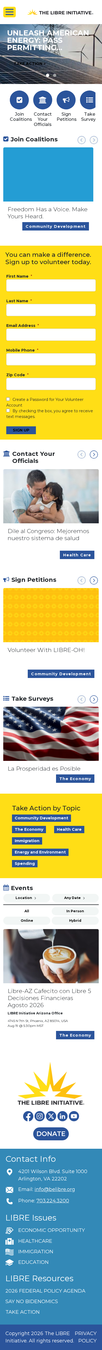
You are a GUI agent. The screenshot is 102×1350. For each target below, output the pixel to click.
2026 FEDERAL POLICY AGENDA (45, 1291)
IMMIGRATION (35, 1252)
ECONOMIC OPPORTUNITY (51, 1230)
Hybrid (75, 921)
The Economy (29, 829)
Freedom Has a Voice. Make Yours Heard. (48, 213)
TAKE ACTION (22, 1312)
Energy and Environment (40, 852)
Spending (25, 863)
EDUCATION (33, 1262)
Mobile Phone (21, 350)
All (26, 911)
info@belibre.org (55, 1189)
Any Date (73, 898)
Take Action (29, 63)
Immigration (27, 840)
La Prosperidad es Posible (44, 768)
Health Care (69, 829)
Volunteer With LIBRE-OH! (46, 650)
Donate (51, 1134)
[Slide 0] (47, 75)
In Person (75, 911)
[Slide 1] (54, 75)
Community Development (41, 818)
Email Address (21, 326)
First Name (18, 276)
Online (27, 921)
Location (24, 898)
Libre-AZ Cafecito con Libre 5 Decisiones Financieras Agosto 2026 (49, 998)
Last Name (17, 301)
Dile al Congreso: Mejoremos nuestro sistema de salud (48, 534)
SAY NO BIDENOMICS (31, 1301)
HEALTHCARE (35, 1241)
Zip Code (16, 375)
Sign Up (21, 430)
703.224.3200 (52, 1201)
